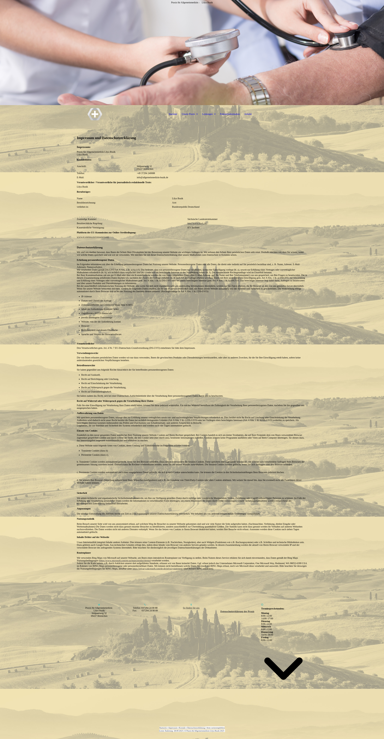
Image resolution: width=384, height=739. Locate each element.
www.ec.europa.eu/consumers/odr (93, 237)
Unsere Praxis (188, 114)
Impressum (173, 728)
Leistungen (207, 114)
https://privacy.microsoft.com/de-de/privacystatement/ (158, 568)
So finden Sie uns (191, 608)
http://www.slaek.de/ (197, 223)
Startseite (173, 114)
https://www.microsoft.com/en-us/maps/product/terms (125, 560)
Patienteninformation (230, 114)
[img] (192, 52)
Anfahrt (248, 114)
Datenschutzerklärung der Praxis (237, 611)
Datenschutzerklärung (196, 728)
